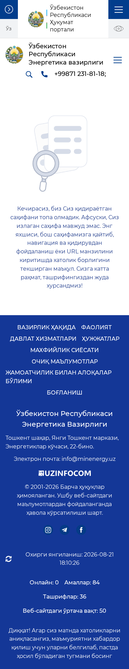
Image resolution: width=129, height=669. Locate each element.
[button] (118, 9)
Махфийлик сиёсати (64, 350)
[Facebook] (81, 530)
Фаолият (96, 327)
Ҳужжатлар (100, 339)
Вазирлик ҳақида (46, 327)
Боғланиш (65, 392)
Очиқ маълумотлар (65, 361)
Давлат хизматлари (43, 339)
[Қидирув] (28, 74)
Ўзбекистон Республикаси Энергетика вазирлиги (64, 418)
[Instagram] (48, 530)
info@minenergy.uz (89, 459)
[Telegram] (64, 530)
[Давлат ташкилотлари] (9, 9)
